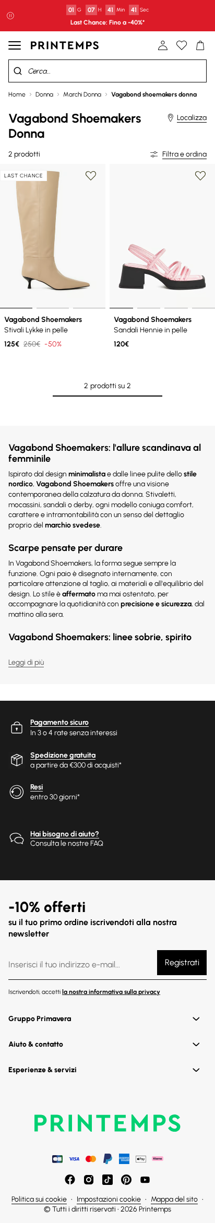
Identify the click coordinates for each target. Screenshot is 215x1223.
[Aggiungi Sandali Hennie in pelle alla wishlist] (200, 176)
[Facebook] (70, 1179)
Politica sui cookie (39, 1199)
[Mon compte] (163, 45)
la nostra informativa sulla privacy (111, 992)
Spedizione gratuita (62, 755)
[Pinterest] (126, 1179)
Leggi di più (26, 662)
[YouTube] (145, 1179)
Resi (36, 787)
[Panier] (200, 45)
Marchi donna (82, 94)
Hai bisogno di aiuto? (64, 834)
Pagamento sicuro (59, 722)
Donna (44, 94)
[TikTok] (107, 1179)
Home (17, 94)
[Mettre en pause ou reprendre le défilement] (10, 15)
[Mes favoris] (181, 45)
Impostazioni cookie (109, 1199)
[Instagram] (88, 1179)
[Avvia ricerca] (17, 71)
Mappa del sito (174, 1199)
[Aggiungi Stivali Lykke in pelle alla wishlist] (90, 176)
